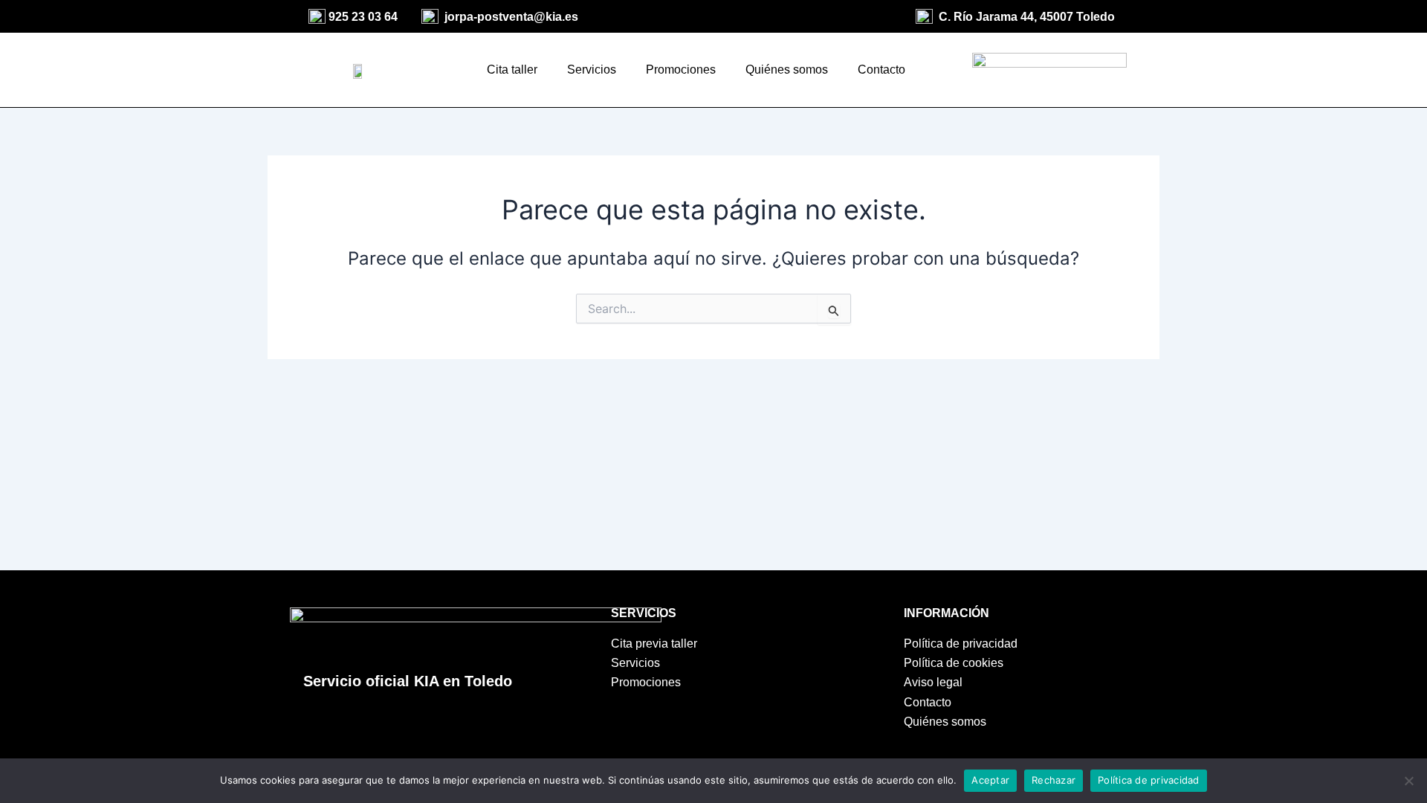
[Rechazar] (1408, 780)
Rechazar (1053, 780)
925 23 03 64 (363, 16)
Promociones (681, 69)
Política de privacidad (1149, 780)
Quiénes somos (786, 69)
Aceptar (990, 780)
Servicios (591, 69)
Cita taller (512, 69)
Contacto (881, 69)
